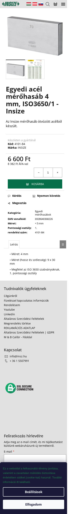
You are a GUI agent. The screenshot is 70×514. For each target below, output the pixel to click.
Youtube (9, 309)
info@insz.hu (18, 356)
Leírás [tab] (14, 244)
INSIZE (22, 147)
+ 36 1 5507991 (19, 361)
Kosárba (38, 184)
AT (34, 4)
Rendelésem (12, 305)
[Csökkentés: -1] (38, 172)
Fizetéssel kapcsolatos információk (26, 300)
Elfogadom (33, 504)
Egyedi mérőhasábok (43, 212)
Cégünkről (10, 296)
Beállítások (33, 492)
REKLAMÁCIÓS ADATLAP (19, 328)
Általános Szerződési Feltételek (24, 319)
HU (28, 4)
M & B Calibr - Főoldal (18, 337)
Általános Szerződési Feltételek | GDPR (29, 332)
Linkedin (9, 314)
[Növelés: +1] (57, 172)
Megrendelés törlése (17, 323)
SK (40, 4)
